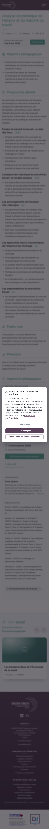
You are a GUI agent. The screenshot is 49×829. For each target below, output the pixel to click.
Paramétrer (25, 425)
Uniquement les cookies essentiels (24, 437)
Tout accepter (24, 431)
